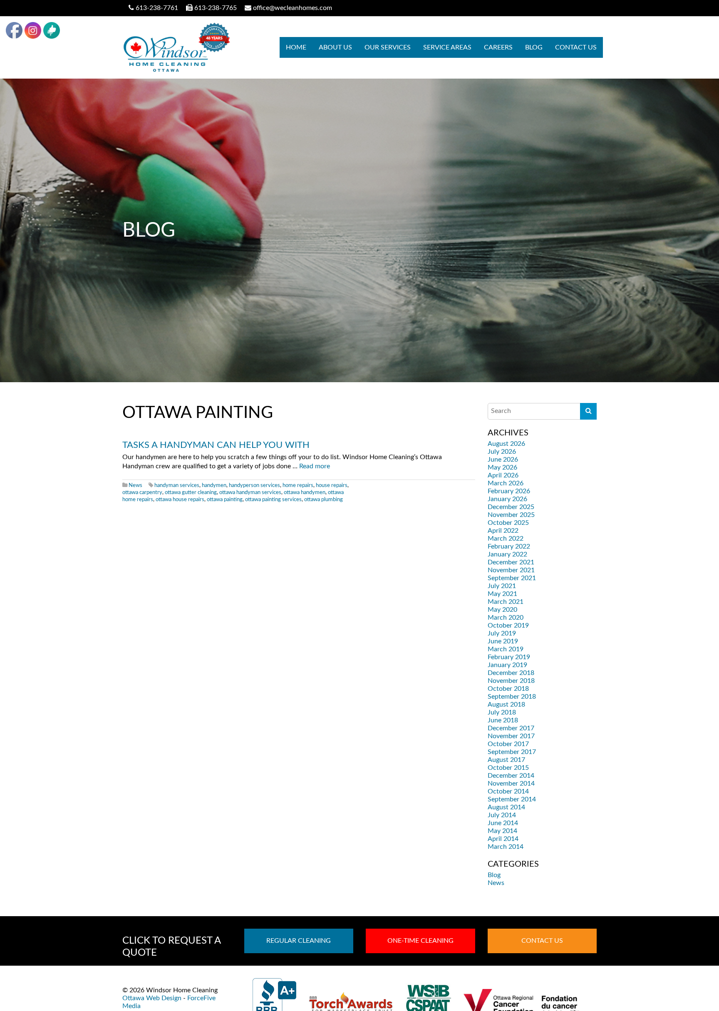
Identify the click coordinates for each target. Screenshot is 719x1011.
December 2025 (511, 507)
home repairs (298, 485)
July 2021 (502, 586)
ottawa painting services (273, 499)
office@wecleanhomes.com (292, 8)
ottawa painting (225, 499)
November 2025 (511, 515)
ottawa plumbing (323, 499)
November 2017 (511, 736)
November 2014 (511, 783)
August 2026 (506, 443)
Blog (534, 47)
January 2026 (507, 499)
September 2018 (512, 696)
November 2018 (511, 680)
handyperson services (254, 485)
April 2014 (503, 838)
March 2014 (505, 846)
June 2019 (503, 641)
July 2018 (502, 712)
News (135, 485)
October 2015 (508, 767)
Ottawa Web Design (151, 998)
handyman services (176, 485)
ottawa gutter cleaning (191, 492)
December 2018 (511, 673)
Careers (498, 47)
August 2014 (506, 807)
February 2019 (509, 657)
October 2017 (508, 744)
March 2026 (505, 483)
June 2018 (503, 720)
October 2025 (508, 522)
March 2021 (505, 601)
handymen (214, 485)
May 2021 (502, 594)
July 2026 (502, 451)
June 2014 (503, 823)
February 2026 (509, 491)
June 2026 (503, 459)
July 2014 (502, 815)
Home (296, 47)
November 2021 (511, 570)
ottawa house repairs (180, 499)
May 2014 (502, 831)
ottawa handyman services (250, 492)
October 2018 (508, 688)
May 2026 (502, 467)
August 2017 (506, 759)
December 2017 (511, 728)
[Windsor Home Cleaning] (176, 47)
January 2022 (507, 554)
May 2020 (502, 609)
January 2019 (507, 665)
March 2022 (505, 538)
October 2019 (508, 625)
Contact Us (576, 47)
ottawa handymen (304, 492)
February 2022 (509, 546)
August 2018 (506, 704)
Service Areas (447, 47)
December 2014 (511, 775)
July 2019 (502, 633)
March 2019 (505, 649)
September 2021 (512, 578)
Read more (314, 466)
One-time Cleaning (420, 940)
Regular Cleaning (298, 940)
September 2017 (512, 752)
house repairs (331, 485)
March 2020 (505, 617)
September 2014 (512, 799)
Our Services (387, 47)
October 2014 (508, 791)
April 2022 (503, 530)
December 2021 (511, 562)
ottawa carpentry (142, 492)
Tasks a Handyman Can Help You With (216, 445)
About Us (335, 47)
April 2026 (503, 475)
